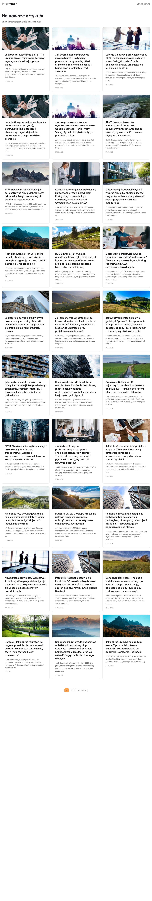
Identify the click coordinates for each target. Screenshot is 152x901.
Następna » (81, 690)
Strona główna (143, 4)
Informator (9, 3)
